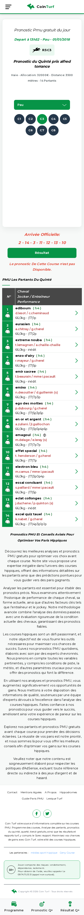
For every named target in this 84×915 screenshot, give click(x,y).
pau (20, 105)
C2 (30, 118)
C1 (19, 118)
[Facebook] (37, 814)
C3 (42, 118)
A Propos (51, 792)
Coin (45, 7)
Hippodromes (68, 792)
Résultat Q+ (70, 910)
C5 (65, 118)
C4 (53, 118)
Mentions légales (31, 792)
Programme (13, 910)
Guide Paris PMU (33, 798)
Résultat (42, 253)
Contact (12, 792)
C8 (53, 130)
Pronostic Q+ (42, 910)
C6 (30, 130)
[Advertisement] (42, 177)
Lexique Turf (54, 798)
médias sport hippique (44, 852)
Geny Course (67, 852)
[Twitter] (47, 814)
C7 (42, 130)
